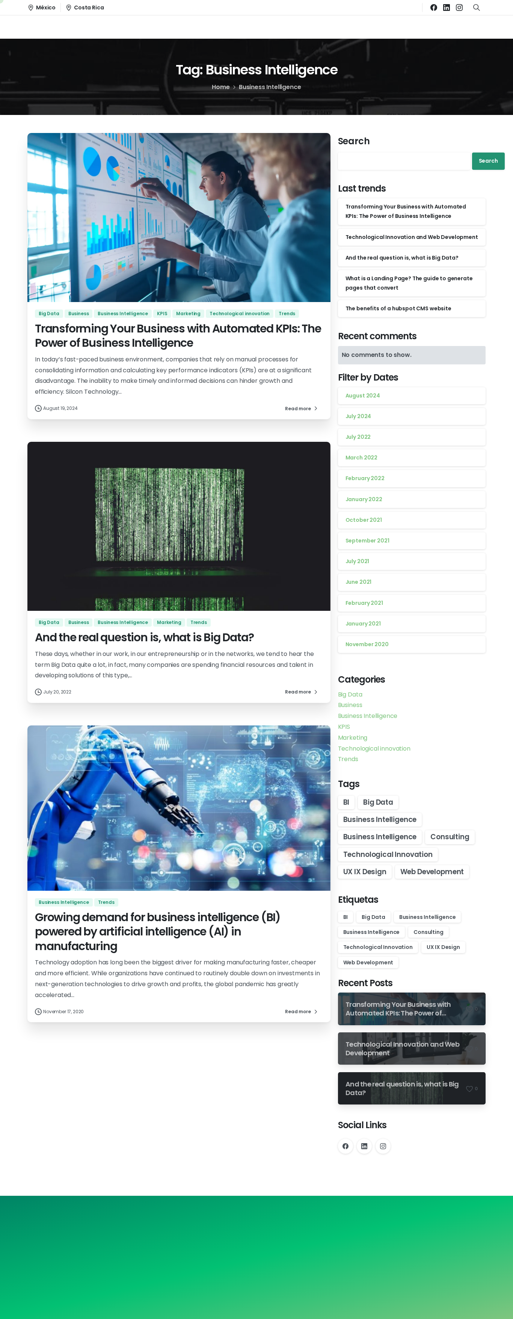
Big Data (350, 694)
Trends (348, 759)
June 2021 (359, 582)
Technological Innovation (388, 854)
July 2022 (358, 437)
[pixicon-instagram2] (256, 1247)
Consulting (449, 837)
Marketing (353, 737)
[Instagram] (459, 7)
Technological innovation (374, 748)
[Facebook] (433, 7)
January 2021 (363, 623)
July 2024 (358, 416)
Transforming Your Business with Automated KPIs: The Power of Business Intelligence (178, 335)
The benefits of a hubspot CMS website (398, 308)
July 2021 (358, 561)
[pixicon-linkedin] (282, 1247)
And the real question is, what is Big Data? (144, 637)
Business (350, 705)
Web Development (432, 872)
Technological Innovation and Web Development (412, 237)
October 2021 (364, 520)
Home (220, 87)
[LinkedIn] (446, 7)
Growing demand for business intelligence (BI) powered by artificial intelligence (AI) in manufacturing (158, 931)
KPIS (344, 726)
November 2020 (367, 644)
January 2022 (364, 499)
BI (346, 802)
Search (354, 141)
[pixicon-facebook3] (231, 1247)
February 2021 (364, 603)
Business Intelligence (368, 716)
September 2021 (367, 540)
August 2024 (363, 395)
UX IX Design (364, 872)
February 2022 (365, 478)
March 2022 (361, 457)
